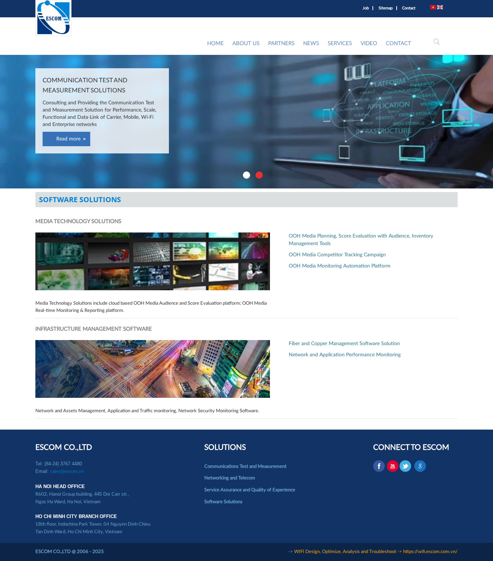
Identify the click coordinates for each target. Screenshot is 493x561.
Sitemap (386, 8)
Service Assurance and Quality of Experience (249, 490)
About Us (245, 43)
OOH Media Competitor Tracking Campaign (337, 254)
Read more (68, 139)
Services (340, 43)
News (311, 43)
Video (369, 43)
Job (366, 8)
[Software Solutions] (433, 8)
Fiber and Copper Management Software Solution (344, 343)
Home (215, 43)
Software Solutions (223, 502)
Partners (281, 43)
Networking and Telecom (229, 478)
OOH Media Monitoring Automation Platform (340, 266)
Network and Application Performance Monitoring (345, 354)
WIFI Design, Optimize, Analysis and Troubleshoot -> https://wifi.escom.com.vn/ (376, 551)
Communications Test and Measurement (245, 466)
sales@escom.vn (67, 471)
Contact (408, 8)
